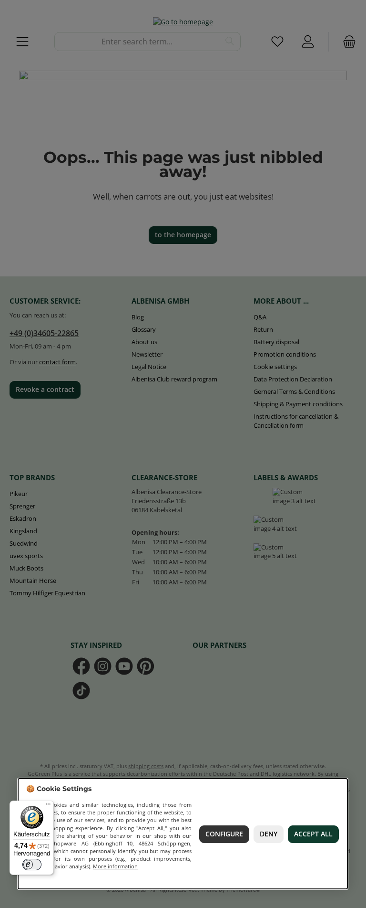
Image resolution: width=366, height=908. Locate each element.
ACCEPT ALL (313, 833)
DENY (268, 833)
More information (115, 866)
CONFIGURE (224, 833)
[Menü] (48, 806)
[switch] (31, 864)
